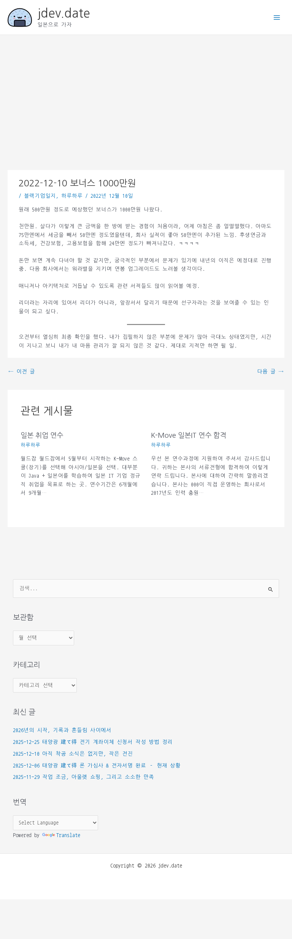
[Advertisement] (146, 92)
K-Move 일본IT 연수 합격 (188, 435)
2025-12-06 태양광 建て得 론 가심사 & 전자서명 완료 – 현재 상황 (97, 765)
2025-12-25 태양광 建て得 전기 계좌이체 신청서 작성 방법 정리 (93, 742)
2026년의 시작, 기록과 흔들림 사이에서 (62, 730)
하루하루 (72, 196)
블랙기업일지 (40, 196)
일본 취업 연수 (42, 435)
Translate (68, 835)
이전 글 (21, 371)
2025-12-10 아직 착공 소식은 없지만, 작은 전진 (73, 753)
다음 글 (270, 371)
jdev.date (63, 13)
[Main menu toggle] (277, 17)
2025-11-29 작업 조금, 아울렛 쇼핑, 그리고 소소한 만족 (83, 777)
